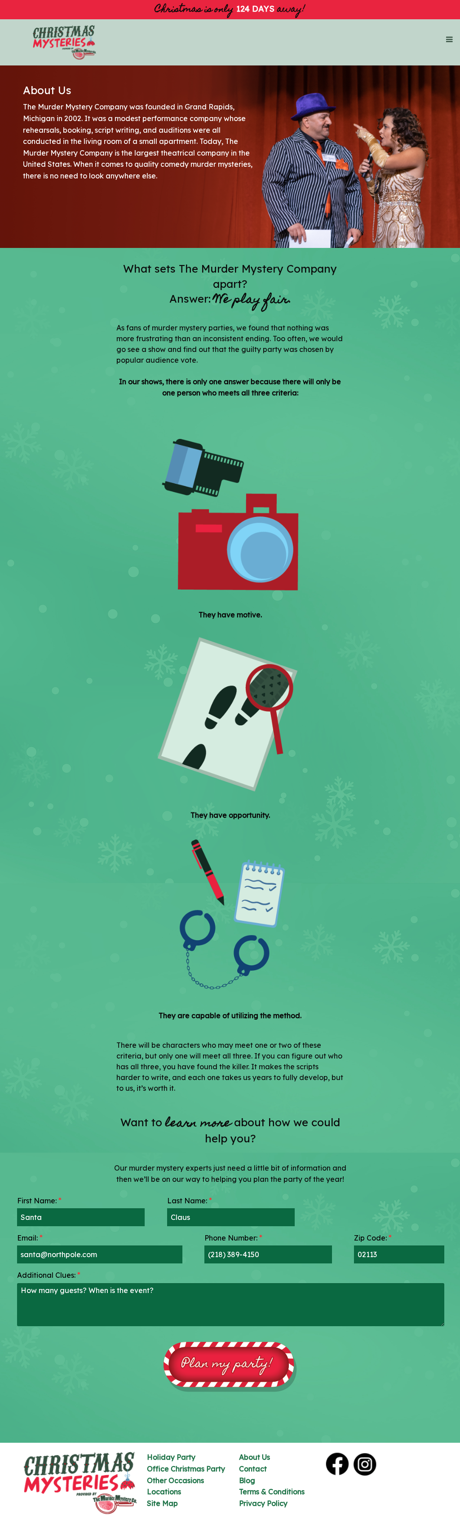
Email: (30, 1238)
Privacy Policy (263, 1503)
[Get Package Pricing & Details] (230, 1367)
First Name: (39, 1201)
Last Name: (189, 1201)
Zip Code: (373, 1238)
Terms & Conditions (272, 1491)
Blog (247, 1480)
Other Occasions (175, 1480)
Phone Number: (233, 1238)
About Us (254, 1457)
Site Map (162, 1503)
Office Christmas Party (186, 1468)
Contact (253, 1468)
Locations (164, 1491)
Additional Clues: (48, 1275)
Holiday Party (171, 1457)
